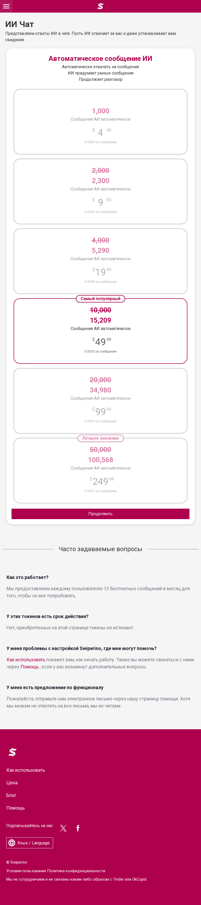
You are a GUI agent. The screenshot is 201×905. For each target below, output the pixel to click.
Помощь (29, 666)
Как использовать (26, 659)
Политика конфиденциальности (76, 871)
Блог (11, 795)
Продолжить (100, 514)
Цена (12, 782)
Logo (11, 749)
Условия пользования (26, 871)
